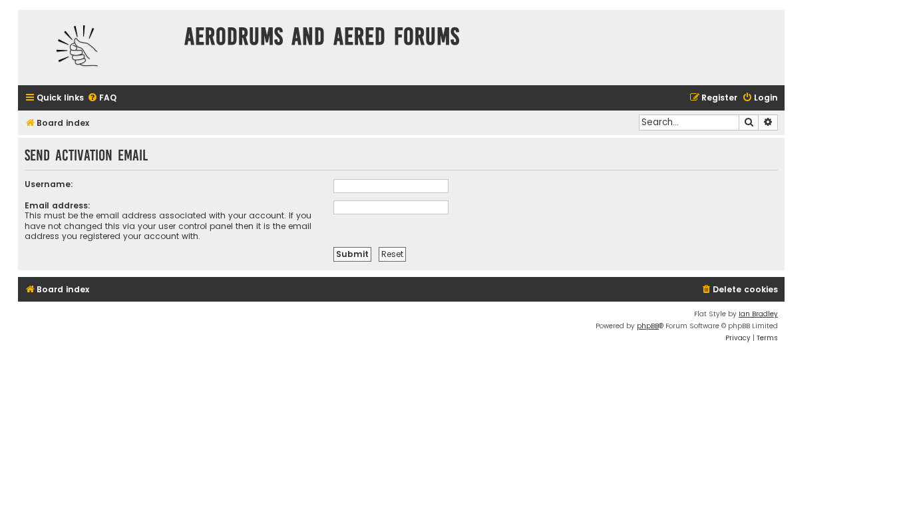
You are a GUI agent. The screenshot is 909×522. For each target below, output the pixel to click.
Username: (49, 184)
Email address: (58, 205)
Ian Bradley (758, 314)
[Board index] (97, 47)
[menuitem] (101, 98)
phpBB (648, 326)
